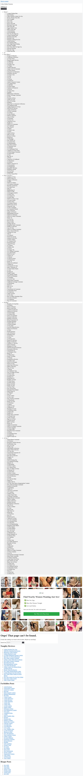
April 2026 (6, 768)
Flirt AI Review (11, 210)
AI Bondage (10, 139)
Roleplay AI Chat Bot (12, 304)
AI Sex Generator (11, 207)
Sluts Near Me (11, 26)
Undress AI (10, 255)
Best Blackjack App (9, 662)
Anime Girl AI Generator (13, 69)
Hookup (6, 717)
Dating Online (7, 707)
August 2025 (7, 772)
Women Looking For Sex (13, 39)
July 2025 (6, 774)
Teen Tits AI (10, 127)
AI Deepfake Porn (12, 290)
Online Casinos (8, 736)
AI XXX (9, 248)
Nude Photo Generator (13, 280)
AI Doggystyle (11, 166)
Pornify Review (11, 331)
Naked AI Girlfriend (12, 263)
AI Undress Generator (12, 184)
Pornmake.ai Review (12, 349)
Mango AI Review (12, 341)
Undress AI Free (11, 177)
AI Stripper (10, 392)
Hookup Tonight (11, 45)
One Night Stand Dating (13, 44)
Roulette (6, 742)
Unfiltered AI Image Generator (15, 282)
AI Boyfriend (10, 283)
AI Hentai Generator (12, 496)
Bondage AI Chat (11, 408)
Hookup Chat (10, 38)
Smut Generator (11, 344)
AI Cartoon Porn (11, 467)
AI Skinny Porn (11, 535)
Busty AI (9, 353)
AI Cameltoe (10, 537)
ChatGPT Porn (11, 244)
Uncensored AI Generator (13, 289)
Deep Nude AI (11, 391)
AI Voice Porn (11, 58)
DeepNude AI (10, 378)
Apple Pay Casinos (9, 690)
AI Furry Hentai (11, 454)
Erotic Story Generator (13, 414)
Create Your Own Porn (13, 559)
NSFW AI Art (10, 254)
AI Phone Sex (10, 573)
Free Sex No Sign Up (12, 33)
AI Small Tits (10, 435)
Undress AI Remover (12, 88)
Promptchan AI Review (13, 503)
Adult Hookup (11, 41)
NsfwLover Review (12, 328)
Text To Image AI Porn (13, 372)
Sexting (6, 302)
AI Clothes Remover (12, 541)
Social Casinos (7, 752)
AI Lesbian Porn (11, 83)
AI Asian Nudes (11, 200)
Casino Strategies (8, 701)
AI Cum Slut (10, 451)
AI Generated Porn (12, 521)
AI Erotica (9, 305)
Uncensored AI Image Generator (15, 554)
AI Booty (9, 369)
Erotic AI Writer (11, 356)
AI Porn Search (11, 70)
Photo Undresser (11, 306)
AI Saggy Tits (10, 249)
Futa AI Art (10, 505)
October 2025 (7, 771)
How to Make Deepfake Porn (14, 296)
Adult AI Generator (12, 425)
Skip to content (4, 1)
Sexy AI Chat (10, 445)
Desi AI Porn (10, 549)
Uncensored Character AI (13, 452)
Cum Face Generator (12, 490)
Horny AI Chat (11, 401)
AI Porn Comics (11, 465)
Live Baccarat (7, 724)
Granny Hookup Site (12, 35)
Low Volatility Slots (9, 729)
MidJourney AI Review (13, 93)
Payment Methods (8, 738)
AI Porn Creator (11, 473)
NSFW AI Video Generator (14, 550)
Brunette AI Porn (11, 543)
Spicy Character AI (12, 267)
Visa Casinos (7, 758)
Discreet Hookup (11, 48)
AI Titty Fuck (10, 563)
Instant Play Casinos (9, 722)
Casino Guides (7, 697)
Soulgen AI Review (12, 180)
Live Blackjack (8, 726)
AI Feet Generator (11, 111)
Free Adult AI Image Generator (15, 484)
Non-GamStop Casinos (10, 735)
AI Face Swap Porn (12, 174)
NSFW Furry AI (11, 178)
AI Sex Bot (10, 295)
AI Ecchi (9, 89)
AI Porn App (10, 540)
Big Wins (6, 695)
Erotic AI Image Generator (14, 95)
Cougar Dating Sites (12, 13)
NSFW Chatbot (11, 499)
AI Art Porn (10, 336)
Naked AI (9, 480)
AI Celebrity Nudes (12, 274)
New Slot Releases (9, 733)
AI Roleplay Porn (11, 352)
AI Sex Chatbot (11, 506)
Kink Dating (10, 15)
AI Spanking (10, 487)
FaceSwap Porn (11, 242)
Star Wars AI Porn (11, 144)
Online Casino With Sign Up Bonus (13, 659)
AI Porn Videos (11, 239)
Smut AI (9, 570)
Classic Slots (7, 704)
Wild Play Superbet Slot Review (12, 651)
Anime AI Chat (11, 99)
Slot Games (7, 749)
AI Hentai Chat (11, 416)
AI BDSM (10, 85)
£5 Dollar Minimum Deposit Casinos (13, 655)
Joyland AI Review (12, 238)
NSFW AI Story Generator (14, 216)
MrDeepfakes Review (12, 213)
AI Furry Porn (10, 387)
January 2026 (7, 769)
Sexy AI (9, 515)
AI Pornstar (10, 118)
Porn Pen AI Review (12, 455)
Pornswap (9, 512)
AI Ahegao (10, 147)
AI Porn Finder (11, 86)
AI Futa (9, 477)
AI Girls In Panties (12, 298)
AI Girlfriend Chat (12, 371)
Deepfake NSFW (11, 169)
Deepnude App (11, 206)
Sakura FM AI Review (13, 449)
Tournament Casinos (9, 754)
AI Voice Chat (11, 74)
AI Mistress (10, 61)
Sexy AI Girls (10, 531)
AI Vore (9, 337)
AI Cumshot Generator (13, 251)
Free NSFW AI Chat (12, 560)
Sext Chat (9, 20)
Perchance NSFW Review (14, 442)
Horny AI (9, 423)
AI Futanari (10, 235)
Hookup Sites (7, 719)
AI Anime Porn (11, 141)
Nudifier (9, 92)
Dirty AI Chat (10, 134)
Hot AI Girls (10, 220)
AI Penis (9, 458)
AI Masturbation (11, 143)
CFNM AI (9, 547)
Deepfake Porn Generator (13, 430)
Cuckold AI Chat (11, 232)
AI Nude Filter (11, 429)
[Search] (23, 642)
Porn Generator (8, 175)
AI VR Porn (10, 403)
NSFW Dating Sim (12, 460)
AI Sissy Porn (10, 90)
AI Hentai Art (10, 470)
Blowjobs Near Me (12, 25)
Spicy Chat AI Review (13, 231)
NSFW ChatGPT (11, 115)
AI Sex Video (10, 395)
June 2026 (6, 766)
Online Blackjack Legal (10, 654)
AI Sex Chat (10, 397)
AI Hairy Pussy (11, 382)
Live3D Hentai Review (13, 327)
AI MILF (9, 404)
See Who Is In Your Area (41, 614)
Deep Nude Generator (12, 556)
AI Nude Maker (11, 528)
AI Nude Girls (11, 130)
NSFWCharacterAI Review (14, 347)
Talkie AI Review (11, 500)
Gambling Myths (8, 713)
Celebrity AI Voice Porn (13, 150)
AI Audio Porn (11, 187)
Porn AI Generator (12, 300)
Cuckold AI (10, 80)
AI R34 (9, 158)
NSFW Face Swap (12, 204)
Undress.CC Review (12, 343)
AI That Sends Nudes (12, 268)
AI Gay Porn (10, 171)
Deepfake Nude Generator (14, 225)
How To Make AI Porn (13, 468)
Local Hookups (11, 32)
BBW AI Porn (11, 422)
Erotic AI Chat (11, 385)
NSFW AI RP (10, 191)
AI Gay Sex (10, 219)
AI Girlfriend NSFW (12, 566)
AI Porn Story (10, 201)
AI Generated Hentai (12, 209)
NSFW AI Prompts (12, 362)
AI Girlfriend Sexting (12, 461)
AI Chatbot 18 (11, 196)
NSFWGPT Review (12, 108)
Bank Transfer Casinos (10, 692)
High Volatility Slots (9, 716)
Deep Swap (10, 509)
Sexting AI (10, 271)
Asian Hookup (11, 31)
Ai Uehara (9, 112)
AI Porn (9, 131)
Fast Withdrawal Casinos (10, 710)
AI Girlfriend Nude (12, 105)
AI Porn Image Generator (13, 152)
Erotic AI (9, 261)
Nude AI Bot (10, 222)
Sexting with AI (11, 223)
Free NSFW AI (11, 140)
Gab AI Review (11, 333)
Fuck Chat (9, 22)
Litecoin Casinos (8, 723)
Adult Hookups (8, 687)
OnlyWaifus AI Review (13, 448)
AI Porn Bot (10, 572)
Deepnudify (10, 172)
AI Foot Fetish (11, 312)
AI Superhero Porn (12, 433)
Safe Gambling (8, 743)
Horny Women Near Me (13, 17)
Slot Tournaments (8, 751)
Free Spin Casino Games (10, 678)
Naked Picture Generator (13, 498)
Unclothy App (10, 64)
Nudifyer (9, 102)
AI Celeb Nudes (11, 252)
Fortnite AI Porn (11, 98)
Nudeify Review (11, 502)
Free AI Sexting (11, 101)
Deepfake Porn (11, 334)
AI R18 (9, 76)
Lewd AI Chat (11, 279)
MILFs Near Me (11, 29)
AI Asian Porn (11, 375)
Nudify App (10, 447)
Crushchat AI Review (12, 57)
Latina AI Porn (11, 293)
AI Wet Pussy (10, 160)
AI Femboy (10, 441)
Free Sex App (10, 50)
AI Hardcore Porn (11, 410)
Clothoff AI (10, 264)
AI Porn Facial (11, 420)
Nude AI (9, 284)
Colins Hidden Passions (7, 4)
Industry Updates (8, 720)
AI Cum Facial (11, 530)
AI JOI (9, 96)
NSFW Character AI (12, 163)
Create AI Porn (11, 417)
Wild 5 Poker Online (9, 680)
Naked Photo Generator (13, 439)
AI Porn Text (10, 194)
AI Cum (9, 287)
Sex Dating (7, 748)
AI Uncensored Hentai (13, 474)
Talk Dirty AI (10, 511)
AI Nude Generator (12, 557)
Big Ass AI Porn (11, 419)
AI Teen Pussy (11, 381)
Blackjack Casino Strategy (10, 652)
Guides (6, 714)
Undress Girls (10, 493)
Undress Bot (10, 411)
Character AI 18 (11, 121)
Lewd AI (9, 553)
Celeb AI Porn (11, 133)
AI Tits (9, 270)
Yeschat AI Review (12, 317)
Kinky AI (9, 217)
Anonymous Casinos (9, 688)
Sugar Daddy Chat (12, 28)
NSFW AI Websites (12, 215)
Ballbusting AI (11, 190)
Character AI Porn (11, 518)
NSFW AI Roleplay (12, 276)
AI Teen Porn (10, 471)
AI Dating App (11, 569)
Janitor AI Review (11, 212)
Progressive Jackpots (9, 739)
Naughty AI (10, 457)
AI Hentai (9, 357)
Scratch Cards (7, 745)
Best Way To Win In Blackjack (12, 656)
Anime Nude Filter (12, 495)
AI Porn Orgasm (11, 427)
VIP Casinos (7, 755)
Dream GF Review (12, 340)
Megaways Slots (8, 732)
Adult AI (9, 544)
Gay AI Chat (10, 228)
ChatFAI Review (11, 67)
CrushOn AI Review (12, 309)
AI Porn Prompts (11, 324)
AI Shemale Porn (11, 146)
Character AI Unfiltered (13, 159)
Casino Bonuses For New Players (12, 673)
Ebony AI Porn (11, 384)
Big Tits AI (10, 156)
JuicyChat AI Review (12, 365)
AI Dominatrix (11, 165)
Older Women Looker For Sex (15, 16)
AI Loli (9, 77)
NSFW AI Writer (11, 182)
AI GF (9, 538)
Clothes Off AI (11, 482)
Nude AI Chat (10, 363)
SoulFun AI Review (12, 486)
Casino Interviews (8, 698)
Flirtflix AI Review (12, 226)
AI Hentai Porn (11, 339)
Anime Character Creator (13, 82)
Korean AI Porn (11, 136)
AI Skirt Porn (10, 153)
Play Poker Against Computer (11, 658)
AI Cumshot (10, 492)
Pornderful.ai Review (12, 359)
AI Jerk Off (10, 63)
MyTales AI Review (12, 185)
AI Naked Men (11, 314)
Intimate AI (10, 463)
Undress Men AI (11, 323)
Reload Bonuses (8, 741)
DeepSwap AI (10, 516)
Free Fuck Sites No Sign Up (14, 47)
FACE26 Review (11, 476)
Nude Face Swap (11, 236)
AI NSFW (9, 162)
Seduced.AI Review (12, 311)
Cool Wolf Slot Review (10, 665)
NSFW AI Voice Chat (12, 198)
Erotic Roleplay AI (12, 534)
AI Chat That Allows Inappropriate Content (18, 483)
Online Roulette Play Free (10, 649)
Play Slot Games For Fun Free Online (13, 677)
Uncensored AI (11, 350)
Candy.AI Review (11, 109)
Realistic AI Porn (11, 379)
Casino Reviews (8, 700)
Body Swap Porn (11, 308)
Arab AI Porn (10, 117)
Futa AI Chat (10, 368)
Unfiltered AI (10, 407)
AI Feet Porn (10, 514)
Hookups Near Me (12, 36)
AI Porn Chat (10, 374)
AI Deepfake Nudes (12, 567)
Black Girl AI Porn (12, 562)
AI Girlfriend (10, 125)
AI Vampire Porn (11, 241)
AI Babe (9, 128)
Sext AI (9, 394)
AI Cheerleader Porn (12, 149)
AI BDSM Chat (11, 533)
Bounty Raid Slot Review (10, 670)
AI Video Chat (11, 360)
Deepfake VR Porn (12, 168)
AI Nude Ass (10, 292)
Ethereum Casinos (8, 708)
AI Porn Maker (11, 527)
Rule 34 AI (10, 286)
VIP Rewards (7, 757)
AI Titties (9, 66)
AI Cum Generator (12, 519)
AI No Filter (10, 325)
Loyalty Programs (8, 730)
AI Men (9, 181)
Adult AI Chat (10, 406)
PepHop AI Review (12, 318)
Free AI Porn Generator (13, 398)
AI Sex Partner (11, 114)
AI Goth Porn (10, 522)
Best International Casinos (10, 664)
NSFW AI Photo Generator (14, 229)
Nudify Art (10, 413)
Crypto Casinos (8, 706)
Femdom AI (10, 376)
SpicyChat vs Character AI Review (16, 104)
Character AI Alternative (13, 72)
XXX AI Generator (12, 315)
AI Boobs (9, 257)
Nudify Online (11, 273)
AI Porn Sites (10, 197)
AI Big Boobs (10, 400)
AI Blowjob (10, 546)
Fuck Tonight (10, 19)
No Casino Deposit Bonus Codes (12, 671)
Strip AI (9, 188)
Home (5, 12)
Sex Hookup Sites (11, 42)
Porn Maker (7, 54)
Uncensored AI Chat (12, 266)
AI (4, 52)
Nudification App (11, 444)
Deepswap (10, 137)
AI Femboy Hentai (12, 203)
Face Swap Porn (11, 388)
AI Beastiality (10, 464)
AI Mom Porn (10, 355)
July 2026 (6, 765)
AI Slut (9, 330)
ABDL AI (9, 489)
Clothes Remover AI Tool (13, 107)
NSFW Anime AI (11, 436)
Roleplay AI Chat (11, 346)
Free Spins (6, 711)
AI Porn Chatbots (11, 551)
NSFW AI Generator (12, 124)
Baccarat (6, 691)
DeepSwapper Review (13, 60)
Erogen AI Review (12, 56)
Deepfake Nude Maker (13, 525)
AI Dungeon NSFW (12, 193)
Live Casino (7, 727)
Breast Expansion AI (12, 320)
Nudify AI (9, 123)
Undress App (10, 247)
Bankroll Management (9, 694)
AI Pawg (9, 79)
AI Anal (9, 508)
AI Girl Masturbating (12, 524)
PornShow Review (12, 73)
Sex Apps (6, 746)
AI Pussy (9, 432)
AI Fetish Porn (11, 260)
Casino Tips (7, 703)
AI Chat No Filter (11, 479)
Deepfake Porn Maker (12, 390)
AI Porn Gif (10, 120)
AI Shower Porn (11, 258)
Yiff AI (9, 233)
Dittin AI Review (11, 366)
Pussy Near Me (11, 23)
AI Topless (10, 245)
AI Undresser (10, 299)
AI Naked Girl (11, 565)
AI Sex (9, 155)
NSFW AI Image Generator (14, 426)
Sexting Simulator (11, 321)
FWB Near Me (11, 51)
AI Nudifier (10, 277)
